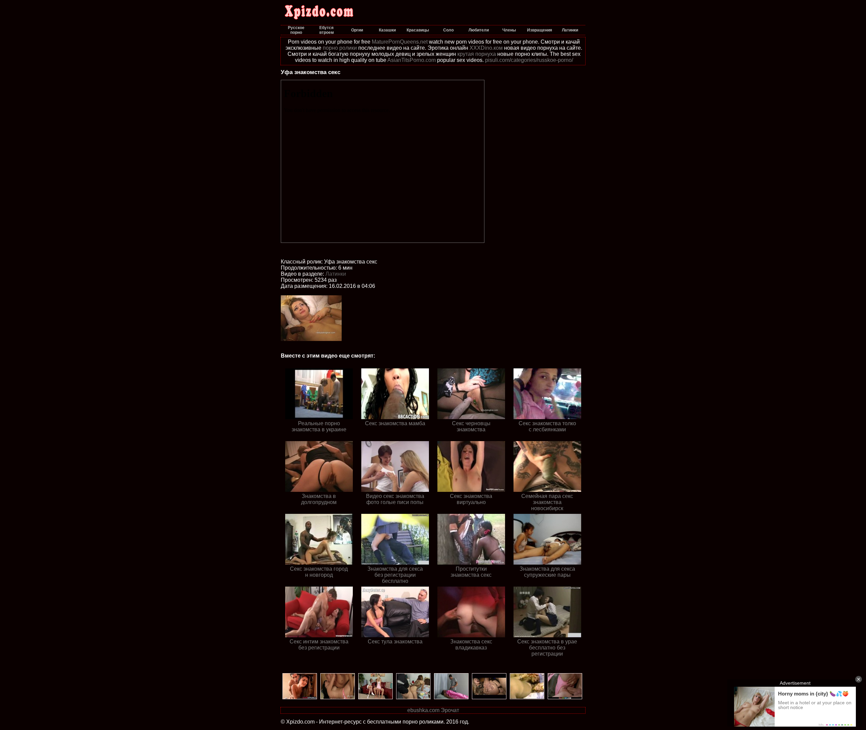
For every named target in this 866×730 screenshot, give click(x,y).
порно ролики (340, 48)
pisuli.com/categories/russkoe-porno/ (529, 60)
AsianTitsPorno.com (411, 60)
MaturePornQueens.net (400, 42)
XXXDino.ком (486, 48)
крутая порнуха (476, 54)
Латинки (335, 274)
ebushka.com (423, 710)
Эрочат (450, 710)
